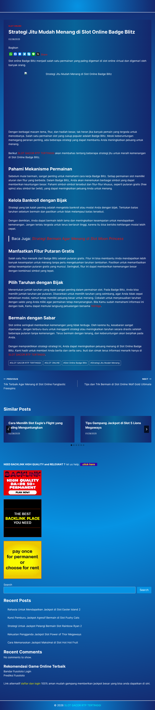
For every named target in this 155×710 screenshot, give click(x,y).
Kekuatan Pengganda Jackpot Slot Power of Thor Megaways (44, 634)
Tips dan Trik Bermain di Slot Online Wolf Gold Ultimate (117, 382)
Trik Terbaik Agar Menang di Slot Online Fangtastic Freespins (34, 384)
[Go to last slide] (8, 429)
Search (8, 584)
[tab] (71, 445)
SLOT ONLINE (14, 26)
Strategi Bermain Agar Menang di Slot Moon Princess (78, 238)
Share (44, 54)
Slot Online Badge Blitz (75, 363)
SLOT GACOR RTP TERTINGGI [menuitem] (36, 153)
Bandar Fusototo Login (17, 671)
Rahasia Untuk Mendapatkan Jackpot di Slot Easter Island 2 (44, 609)
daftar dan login (30, 683)
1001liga (96, 306)
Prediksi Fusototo (14, 675)
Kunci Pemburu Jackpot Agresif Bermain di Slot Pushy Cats (43, 617)
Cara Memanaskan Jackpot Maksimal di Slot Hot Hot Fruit (43, 642)
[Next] (146, 429)
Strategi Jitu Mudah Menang (105, 363)
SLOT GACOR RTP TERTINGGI (25, 363)
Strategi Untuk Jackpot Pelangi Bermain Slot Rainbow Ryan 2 (45, 626)
